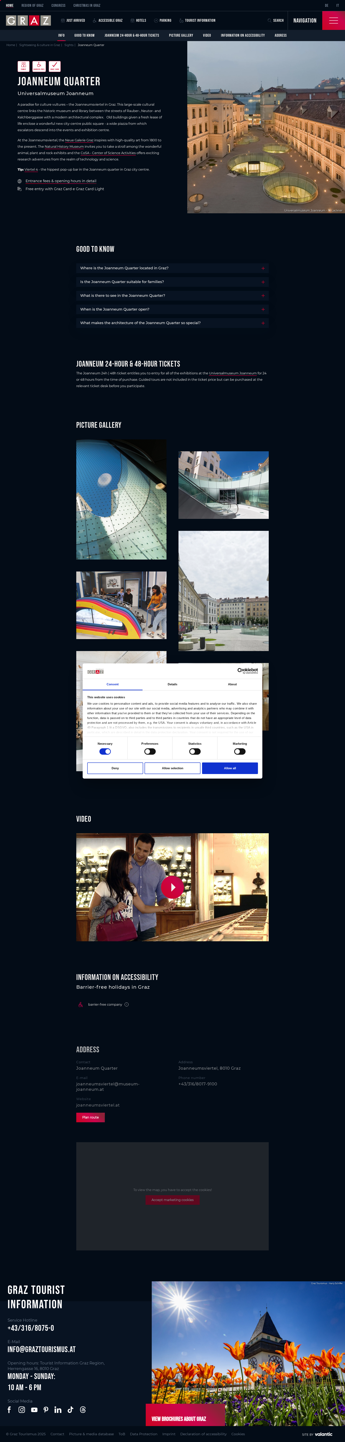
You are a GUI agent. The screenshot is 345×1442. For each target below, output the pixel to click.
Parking (166, 20)
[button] (173, 887)
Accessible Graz (111, 20)
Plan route (90, 1117)
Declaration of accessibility (203, 1434)
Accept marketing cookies (173, 1200)
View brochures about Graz (179, 1418)
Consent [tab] (113, 684)
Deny (115, 768)
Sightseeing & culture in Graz (39, 45)
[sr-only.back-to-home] (31, 20)
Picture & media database (91, 1434)
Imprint (168, 1434)
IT (337, 5)
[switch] (150, 751)
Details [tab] (172, 684)
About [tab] (232, 684)
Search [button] (278, 20)
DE (326, 5)
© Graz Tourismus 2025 (26, 1434)
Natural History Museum (64, 147)
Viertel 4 (31, 169)
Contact (57, 1434)
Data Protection (144, 1434)
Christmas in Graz (86, 5)
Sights (68, 45)
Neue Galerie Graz (79, 140)
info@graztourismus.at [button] (42, 1349)
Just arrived (75, 20)
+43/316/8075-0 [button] (31, 1328)
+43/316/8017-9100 (197, 1084)
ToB (122, 1434)
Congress (58, 5)
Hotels (141, 20)
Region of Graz (33, 5)
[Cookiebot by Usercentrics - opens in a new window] (240, 671)
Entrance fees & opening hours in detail (61, 181)
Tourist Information (200, 20)
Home (10, 5)
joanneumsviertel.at (98, 1105)
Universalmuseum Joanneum (233, 373)
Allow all (230, 768)
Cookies (238, 1434)
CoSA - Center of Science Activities (108, 153)
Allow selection (172, 768)
